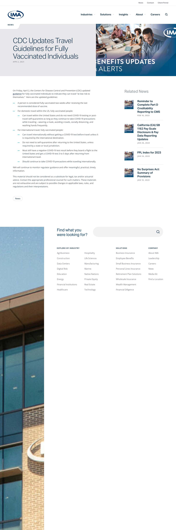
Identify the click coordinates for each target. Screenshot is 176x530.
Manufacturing (91, 263)
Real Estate (89, 284)
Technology (90, 289)
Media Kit (152, 274)
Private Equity (91, 279)
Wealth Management (126, 284)
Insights (123, 14)
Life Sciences (90, 258)
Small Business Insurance (128, 263)
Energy (60, 279)
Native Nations (91, 274)
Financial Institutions (67, 284)
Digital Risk (62, 268)
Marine (87, 268)
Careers (155, 14)
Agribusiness (63, 253)
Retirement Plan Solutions (128, 274)
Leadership (153, 258)
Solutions (105, 14)
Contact (150, 3)
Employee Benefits (125, 258)
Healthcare (62, 289)
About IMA (153, 253)
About (139, 14)
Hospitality (89, 253)
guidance (17, 93)
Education (62, 274)
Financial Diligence (125, 289)
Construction (63, 258)
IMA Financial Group (16, 14)
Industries (86, 14)
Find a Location (155, 279)
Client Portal (163, 3)
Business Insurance (125, 253)
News (141, 3)
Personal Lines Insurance (128, 268)
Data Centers (63, 263)
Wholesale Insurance (126, 279)
